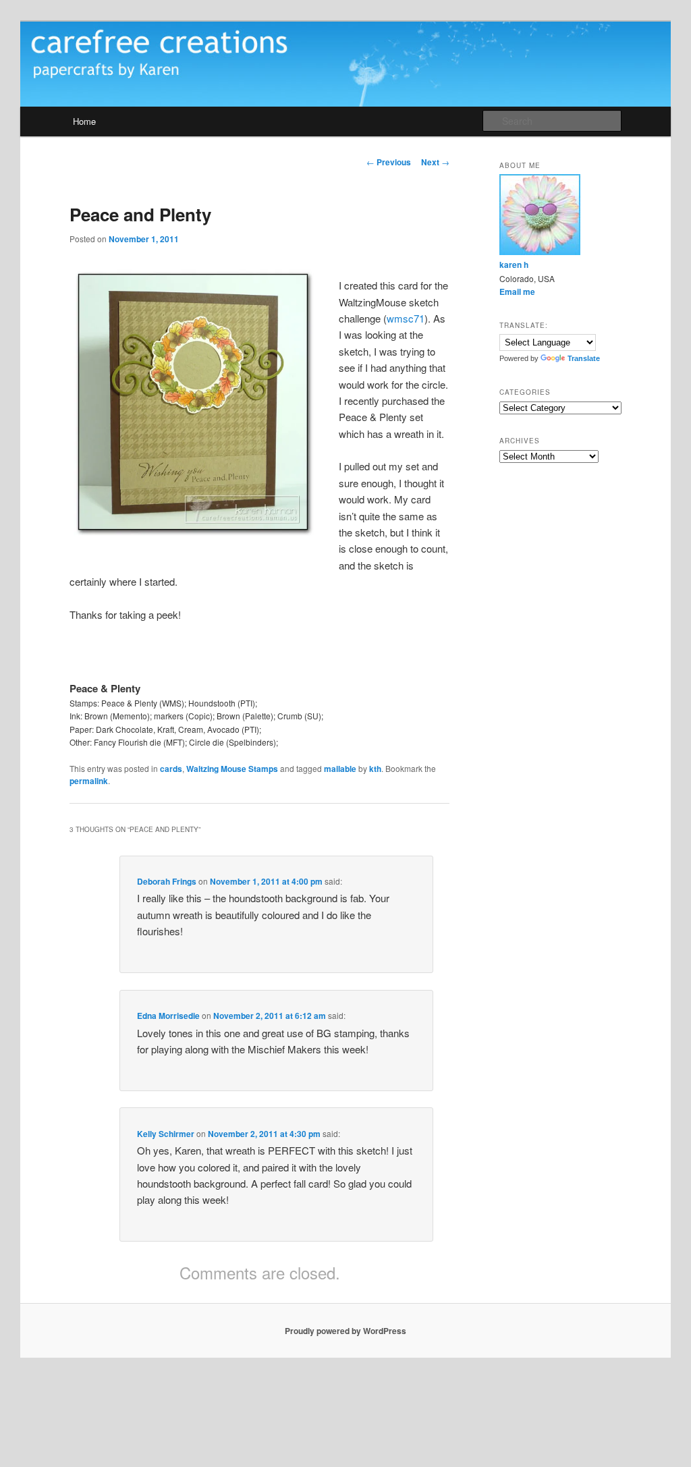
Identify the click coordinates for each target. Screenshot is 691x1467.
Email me (517, 291)
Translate (584, 358)
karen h (513, 264)
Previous (388, 162)
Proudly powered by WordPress (345, 1331)
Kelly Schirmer (165, 1134)
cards (171, 769)
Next (435, 162)
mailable (340, 769)
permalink (89, 781)
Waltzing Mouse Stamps (232, 769)
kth (375, 769)
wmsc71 (405, 318)
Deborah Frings (166, 881)
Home (84, 121)
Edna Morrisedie (168, 1015)
